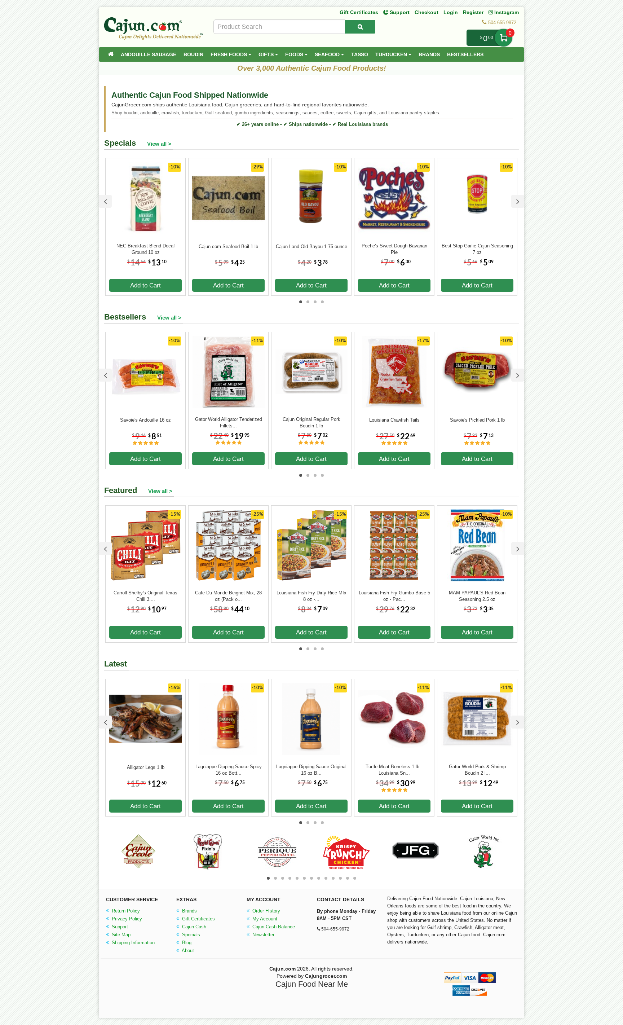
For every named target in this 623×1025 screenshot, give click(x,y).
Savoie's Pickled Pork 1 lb (477, 420)
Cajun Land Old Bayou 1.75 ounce (311, 246)
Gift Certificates (359, 12)
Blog (186, 942)
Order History (265, 911)
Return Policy (125, 911)
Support (119, 926)
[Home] (110, 54)
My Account (264, 918)
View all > (159, 144)
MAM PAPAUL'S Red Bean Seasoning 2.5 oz (477, 596)
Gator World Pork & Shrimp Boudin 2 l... (477, 770)
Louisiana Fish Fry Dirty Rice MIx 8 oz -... (311, 596)
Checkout (426, 12)
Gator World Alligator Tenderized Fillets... (228, 422)
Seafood (328, 54)
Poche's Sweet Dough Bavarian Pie (394, 249)
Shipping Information (132, 942)
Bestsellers (465, 54)
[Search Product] (360, 27)
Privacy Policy (126, 918)
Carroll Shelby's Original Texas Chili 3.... (145, 596)
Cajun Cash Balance (273, 926)
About (187, 950)
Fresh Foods (229, 54)
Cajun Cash (193, 926)
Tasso (359, 54)
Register (473, 12)
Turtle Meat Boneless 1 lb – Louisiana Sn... (394, 770)
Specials (190, 934)
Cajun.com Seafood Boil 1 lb (228, 246)
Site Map (120, 934)
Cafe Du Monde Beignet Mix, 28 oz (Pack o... (228, 596)
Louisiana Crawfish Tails (394, 420)
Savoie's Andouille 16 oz (145, 420)
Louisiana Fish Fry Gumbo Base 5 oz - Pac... (394, 596)
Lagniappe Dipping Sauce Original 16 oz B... (311, 770)
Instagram (506, 12)
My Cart (503, 38)
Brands (429, 54)
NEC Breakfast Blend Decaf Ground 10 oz (145, 249)
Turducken (391, 54)
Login (450, 12)
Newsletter (262, 934)
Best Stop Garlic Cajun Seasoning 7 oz (477, 249)
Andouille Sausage (148, 54)
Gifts (267, 54)
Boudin (193, 54)
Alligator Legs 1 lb (145, 767)
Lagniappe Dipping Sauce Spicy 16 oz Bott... (228, 770)
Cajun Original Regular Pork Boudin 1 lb (311, 422)
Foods (295, 54)
